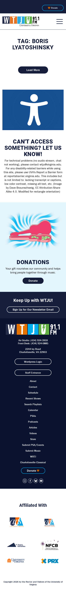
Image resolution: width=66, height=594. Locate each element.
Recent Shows (33, 398)
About (33, 381)
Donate (54, 7)
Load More (33, 70)
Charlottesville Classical (33, 462)
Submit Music (33, 450)
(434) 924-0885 (39, 343)
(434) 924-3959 (39, 340)
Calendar (33, 410)
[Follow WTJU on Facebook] (30, 481)
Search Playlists (33, 404)
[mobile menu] (60, 21)
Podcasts (33, 421)
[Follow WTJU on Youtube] (41, 481)
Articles (33, 427)
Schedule (33, 392)
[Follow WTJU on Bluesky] (35, 481)
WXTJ (33, 456)
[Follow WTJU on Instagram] (25, 481)
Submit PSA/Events (33, 444)
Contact (33, 386)
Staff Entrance (33, 372)
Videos (33, 433)
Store (33, 439)
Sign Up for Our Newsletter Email (33, 309)
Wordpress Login (33, 361)
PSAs (33, 415)
